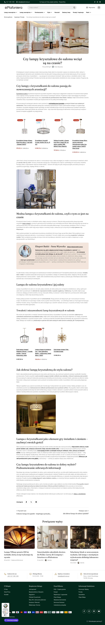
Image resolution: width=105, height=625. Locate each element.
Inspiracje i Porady (19, 17)
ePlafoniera (12, 617)
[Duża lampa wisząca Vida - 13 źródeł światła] (62, 336)
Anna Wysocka (59, 67)
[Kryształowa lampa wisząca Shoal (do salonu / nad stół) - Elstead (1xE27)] (24, 126)
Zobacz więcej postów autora (75, 246)
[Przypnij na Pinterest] (36, 502)
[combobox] (52, 7)
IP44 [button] (39, 122)
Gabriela (49, 560)
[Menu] (8, 604)
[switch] (5, 615)
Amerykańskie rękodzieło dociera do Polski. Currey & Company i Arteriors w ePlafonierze (51, 554)
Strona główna (8, 17)
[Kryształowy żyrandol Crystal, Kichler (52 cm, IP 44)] (43, 126)
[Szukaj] (74, 8)
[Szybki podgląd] (30, 122)
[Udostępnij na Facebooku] (26, 502)
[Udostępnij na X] (31, 502)
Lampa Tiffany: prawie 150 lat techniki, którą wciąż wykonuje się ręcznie (18, 554)
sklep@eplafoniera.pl (63, 576)
